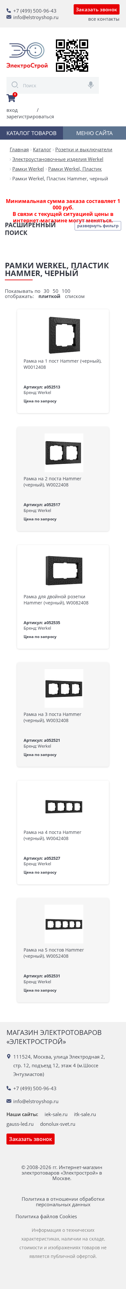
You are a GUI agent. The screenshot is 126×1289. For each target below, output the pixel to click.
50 (55, 290)
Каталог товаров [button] (31, 133)
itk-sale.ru (85, 1114)
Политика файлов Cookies (46, 1216)
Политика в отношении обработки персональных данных (63, 1201)
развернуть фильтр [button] (98, 226)
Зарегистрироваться (30, 116)
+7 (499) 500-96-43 (35, 10)
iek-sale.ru (56, 1114)
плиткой (49, 296)
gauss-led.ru (20, 1124)
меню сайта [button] (94, 133)
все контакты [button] (104, 19)
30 (46, 290)
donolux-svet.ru (57, 1124)
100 (66, 290)
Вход (12, 110)
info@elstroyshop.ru (35, 17)
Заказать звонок (96, 9)
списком (75, 296)
